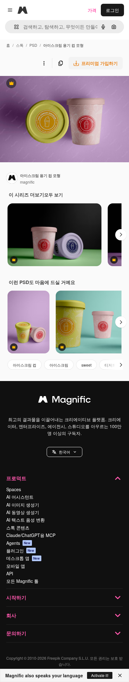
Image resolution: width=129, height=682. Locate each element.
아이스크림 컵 (24, 365)
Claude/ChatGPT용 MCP (30, 535)
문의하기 (16, 633)
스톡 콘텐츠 (17, 527)
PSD (33, 45)
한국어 (64, 451)
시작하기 (16, 597)
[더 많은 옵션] (44, 63)
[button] (64, 452)
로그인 (112, 10)
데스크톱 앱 (23, 558)
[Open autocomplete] (14, 26)
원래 (36, 84)
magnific (27, 182)
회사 (11, 615)
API (9, 573)
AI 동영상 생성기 (22, 512)
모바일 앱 (15, 566)
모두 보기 (53, 194)
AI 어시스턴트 (20, 497)
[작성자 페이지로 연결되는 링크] (12, 178)
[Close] (120, 675)
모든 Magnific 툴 (22, 581)
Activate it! (99, 675)
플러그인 (20, 550)
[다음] (120, 234)
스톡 (19, 45)
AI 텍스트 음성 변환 (25, 520)
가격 (92, 10)
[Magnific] (64, 400)
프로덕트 (16, 478)
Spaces (13, 489)
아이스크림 (58, 365)
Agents (18, 543)
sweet (86, 365)
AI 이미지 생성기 (22, 505)
